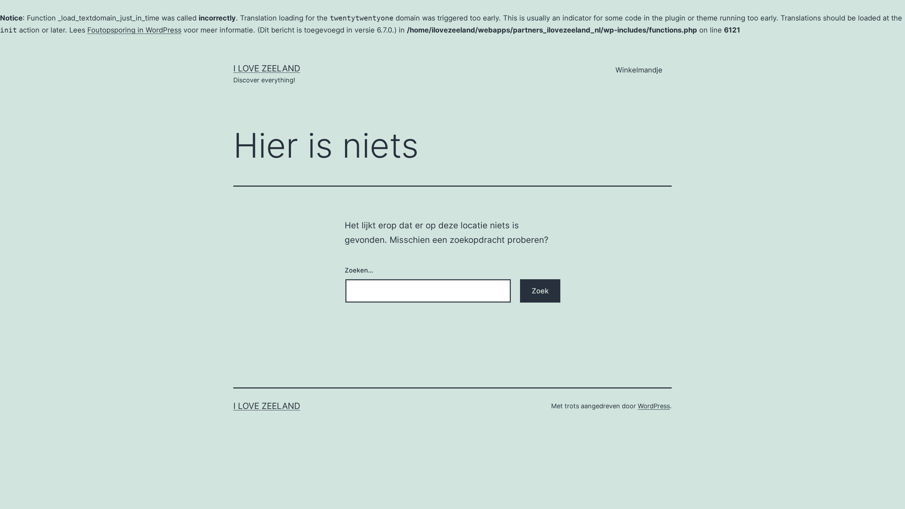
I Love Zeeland (266, 68)
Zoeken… (359, 270)
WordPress (654, 406)
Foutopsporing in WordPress (134, 30)
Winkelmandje (638, 70)
